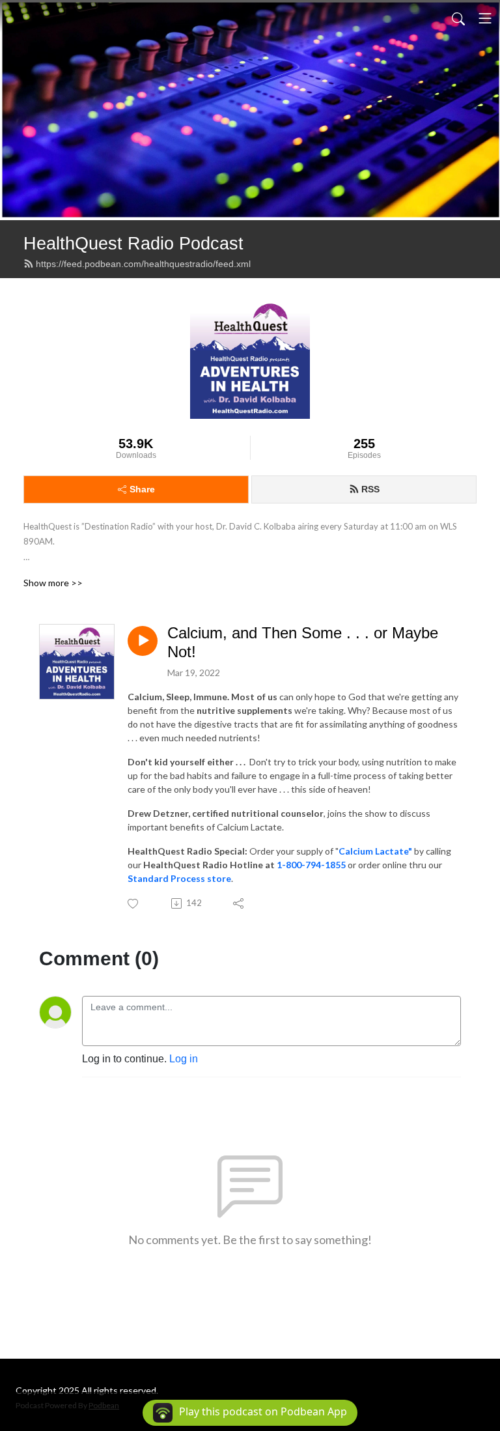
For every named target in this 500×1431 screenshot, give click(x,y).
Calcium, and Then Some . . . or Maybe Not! (302, 642)
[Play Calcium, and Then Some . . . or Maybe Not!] (143, 641)
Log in (183, 1058)
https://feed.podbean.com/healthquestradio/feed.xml (143, 264)
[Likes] (133, 904)
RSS (370, 489)
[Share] (239, 903)
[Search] (458, 18)
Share (142, 489)
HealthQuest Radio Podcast (133, 243)
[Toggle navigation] (485, 18)
